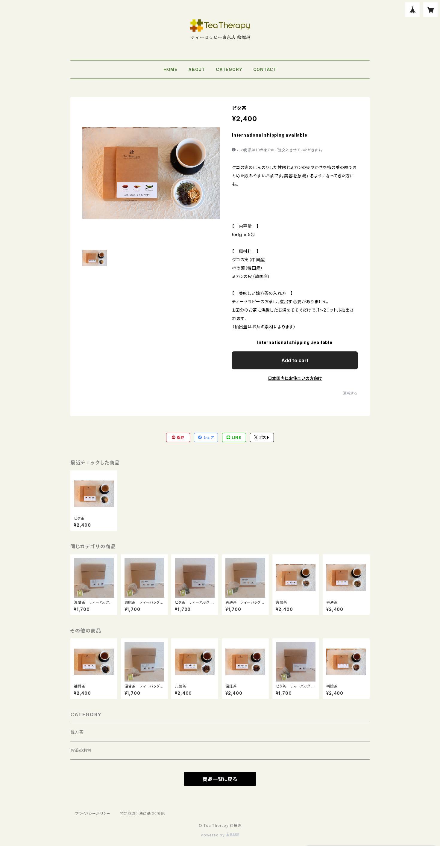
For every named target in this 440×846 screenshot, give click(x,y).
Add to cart (295, 360)
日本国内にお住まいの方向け (295, 378)
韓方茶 (77, 732)
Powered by (213, 835)
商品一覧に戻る (220, 779)
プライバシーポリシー (92, 813)
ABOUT (196, 69)
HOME (170, 69)
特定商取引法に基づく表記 (142, 813)
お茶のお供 (81, 750)
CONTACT (265, 69)
